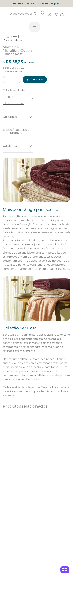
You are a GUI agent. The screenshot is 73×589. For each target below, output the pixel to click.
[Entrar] (50, 15)
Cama (14, 36)
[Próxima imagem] (34, 26)
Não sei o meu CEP (13, 103)
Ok (26, 96)
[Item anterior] (3, 3)
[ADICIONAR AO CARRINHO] (35, 79)
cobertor (18, 40)
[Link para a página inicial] (6, 37)
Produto (8, 40)
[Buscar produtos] (35, 14)
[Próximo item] (70, 3)
